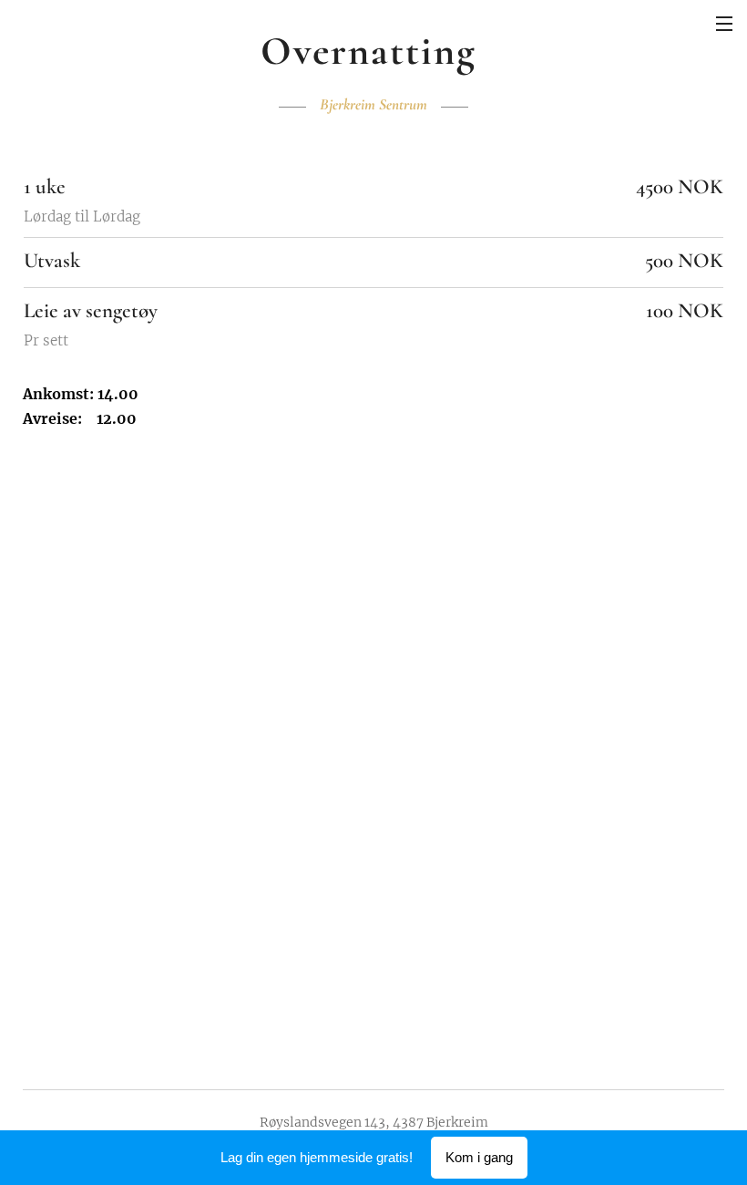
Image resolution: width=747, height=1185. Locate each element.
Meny (724, 23)
